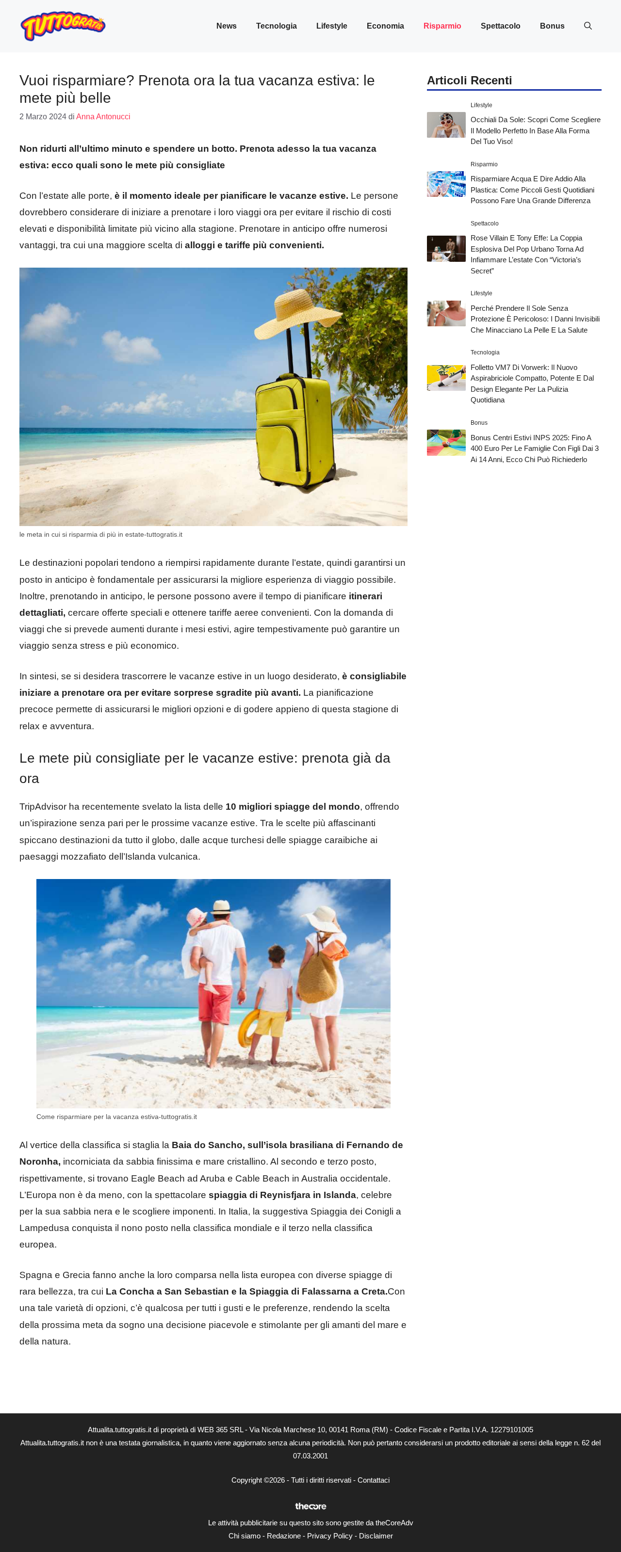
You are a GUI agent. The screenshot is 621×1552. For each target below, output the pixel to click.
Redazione (284, 1536)
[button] (588, 26)
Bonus (552, 26)
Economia (385, 26)
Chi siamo (245, 1536)
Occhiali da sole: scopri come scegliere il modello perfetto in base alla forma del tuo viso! (536, 130)
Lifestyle (331, 26)
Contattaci (374, 1480)
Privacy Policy (330, 1536)
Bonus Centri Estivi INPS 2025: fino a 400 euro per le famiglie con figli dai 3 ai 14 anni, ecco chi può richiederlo (535, 448)
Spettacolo (501, 26)
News (226, 26)
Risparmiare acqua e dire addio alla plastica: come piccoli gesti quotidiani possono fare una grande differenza (532, 190)
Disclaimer (376, 1536)
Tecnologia (276, 26)
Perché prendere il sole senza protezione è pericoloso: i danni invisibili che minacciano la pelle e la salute (535, 319)
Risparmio (442, 26)
